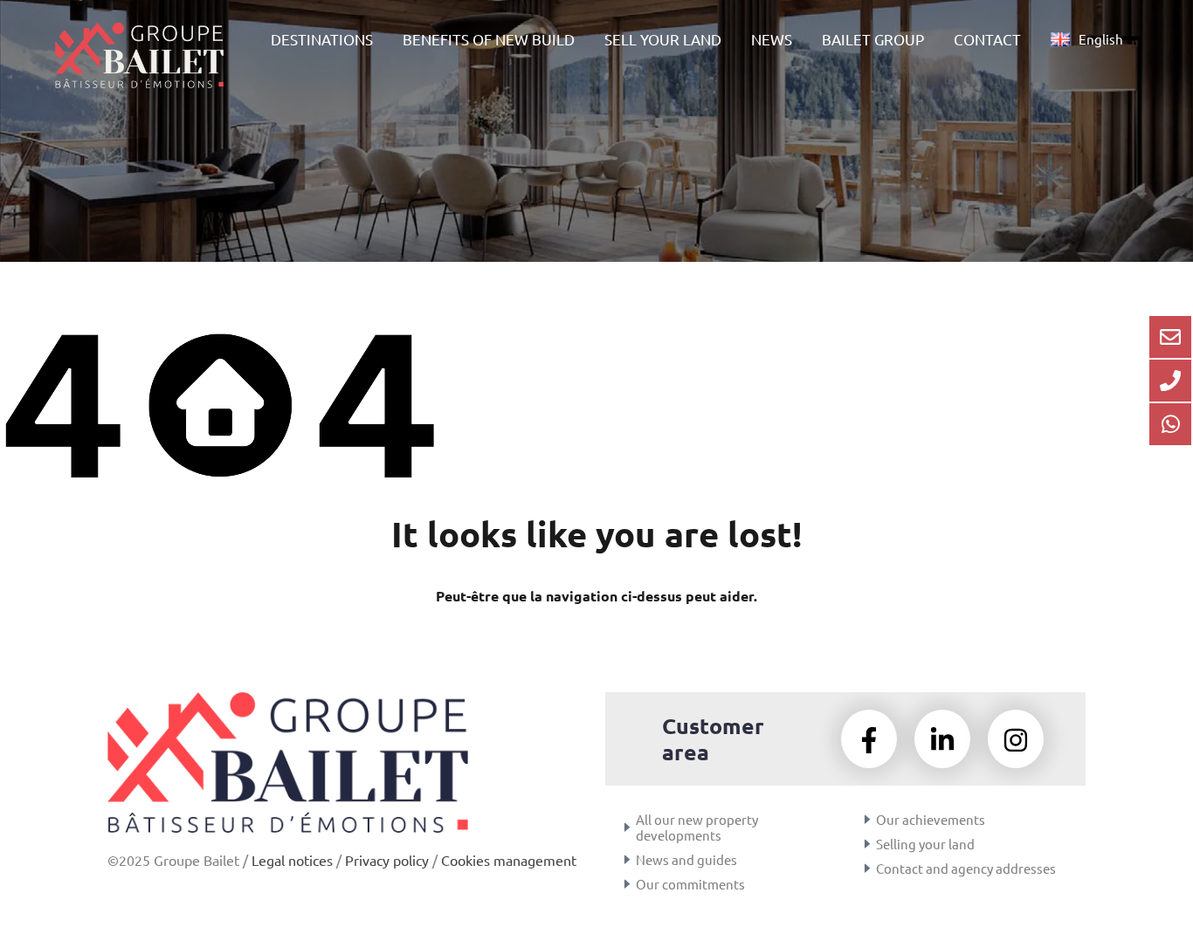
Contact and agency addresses (966, 868)
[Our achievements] (867, 819)
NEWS (771, 39)
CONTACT (987, 39)
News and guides (686, 859)
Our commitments (690, 884)
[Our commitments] (627, 884)
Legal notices (292, 860)
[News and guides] (627, 859)
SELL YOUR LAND (662, 39)
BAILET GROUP (873, 39)
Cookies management (508, 860)
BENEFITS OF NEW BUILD (489, 39)
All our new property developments (697, 827)
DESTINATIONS (322, 39)
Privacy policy (387, 860)
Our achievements (930, 819)
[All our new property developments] (627, 827)
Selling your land (925, 843)
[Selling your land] (867, 844)
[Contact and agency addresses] (867, 868)
